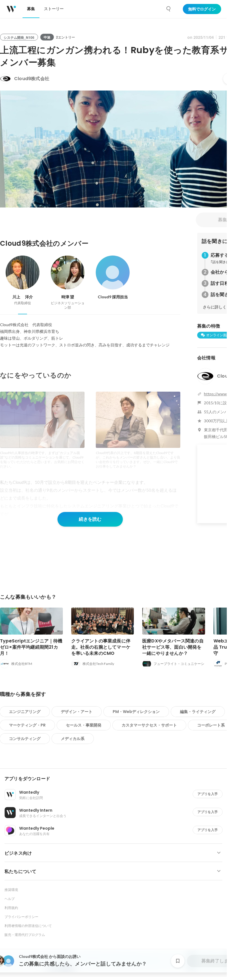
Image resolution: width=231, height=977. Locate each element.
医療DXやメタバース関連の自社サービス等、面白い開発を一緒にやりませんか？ (173, 647)
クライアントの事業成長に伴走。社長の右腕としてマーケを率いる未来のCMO (101, 647)
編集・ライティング (198, 711)
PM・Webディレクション (136, 711)
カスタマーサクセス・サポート (149, 725)
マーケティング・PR (27, 725)
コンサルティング (25, 738)
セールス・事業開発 (83, 725)
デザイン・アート (76, 711)
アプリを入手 (207, 793)
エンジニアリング (25, 711)
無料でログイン (202, 9)
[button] (116, 779)
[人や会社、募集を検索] (168, 9)
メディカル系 (73, 738)
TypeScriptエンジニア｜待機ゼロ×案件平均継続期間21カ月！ (31, 647)
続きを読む (90, 519)
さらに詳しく (214, 307)
